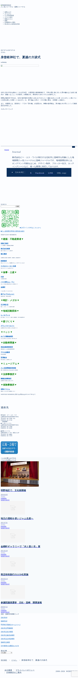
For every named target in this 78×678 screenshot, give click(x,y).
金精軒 (3, 287)
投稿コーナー (9, 19)
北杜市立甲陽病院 (7, 628)
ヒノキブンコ (5, 315)
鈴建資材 (4, 261)
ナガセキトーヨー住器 (8, 266)
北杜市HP (4, 617)
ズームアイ (8, 13)
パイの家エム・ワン (7, 282)
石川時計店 (4, 304)
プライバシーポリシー (25, 670)
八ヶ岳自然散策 (9, 15)
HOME (4, 660)
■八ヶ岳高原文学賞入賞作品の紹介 (13, 231)
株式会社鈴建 (5, 248)
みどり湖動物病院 (7, 336)
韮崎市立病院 (5, 642)
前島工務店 (4, 243)
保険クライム (5, 389)
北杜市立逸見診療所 (7, 635)
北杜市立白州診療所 (7, 639)
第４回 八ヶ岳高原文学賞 (12, 24)
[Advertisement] (39, 123)
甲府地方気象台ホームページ (11, 624)
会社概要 (8, 670)
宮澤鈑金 (4, 357)
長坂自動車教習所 (7, 347)
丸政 (2, 276)
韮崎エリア (8, 12)
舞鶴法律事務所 (6, 378)
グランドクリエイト (7, 326)
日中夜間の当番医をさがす (10, 646)
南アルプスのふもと (7, 294)
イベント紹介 (9, 17)
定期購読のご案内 (10, 22)
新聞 (6, 20)
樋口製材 (4, 254)
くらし (3, 52)
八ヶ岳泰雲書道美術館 (8, 368)
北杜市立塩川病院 (7, 632)
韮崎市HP (4, 621)
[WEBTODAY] (6, 5)
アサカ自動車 (5, 352)
